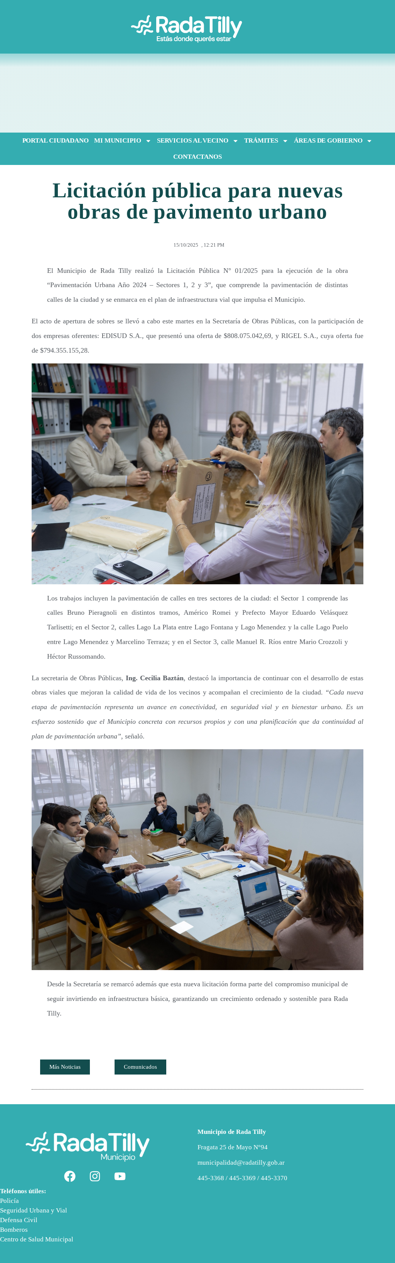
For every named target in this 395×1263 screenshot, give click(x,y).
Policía (9, 1200)
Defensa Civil (18, 1220)
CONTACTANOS (197, 156)
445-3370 (274, 1178)
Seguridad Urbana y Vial (33, 1210)
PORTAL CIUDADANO (55, 140)
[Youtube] (120, 1176)
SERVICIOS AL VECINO (192, 140)
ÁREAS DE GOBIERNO (328, 140)
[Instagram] (94, 1176)
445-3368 (212, 1178)
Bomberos (14, 1229)
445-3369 (242, 1178)
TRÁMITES (261, 140)
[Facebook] (69, 1176)
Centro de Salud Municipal (36, 1239)
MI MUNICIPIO (117, 140)
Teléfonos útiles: (23, 1191)
